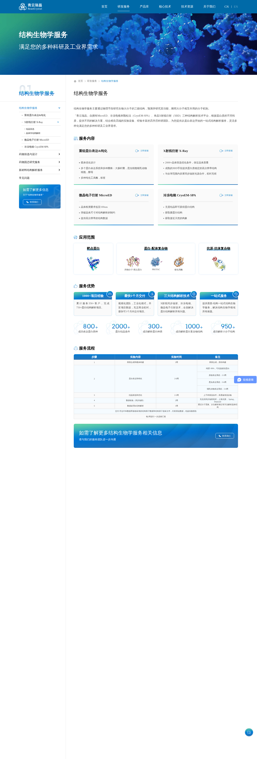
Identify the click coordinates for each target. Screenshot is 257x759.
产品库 (144, 6)
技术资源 (187, 6)
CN (226, 6)
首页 (104, 6)
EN (236, 6)
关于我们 (209, 6)
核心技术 (165, 6)
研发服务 (124, 6)
